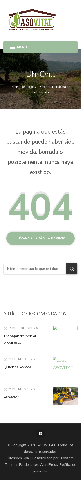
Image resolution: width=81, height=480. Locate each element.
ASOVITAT (46, 445)
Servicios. (11, 397)
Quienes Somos (17, 366)
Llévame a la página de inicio (40, 238)
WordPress (49, 464)
